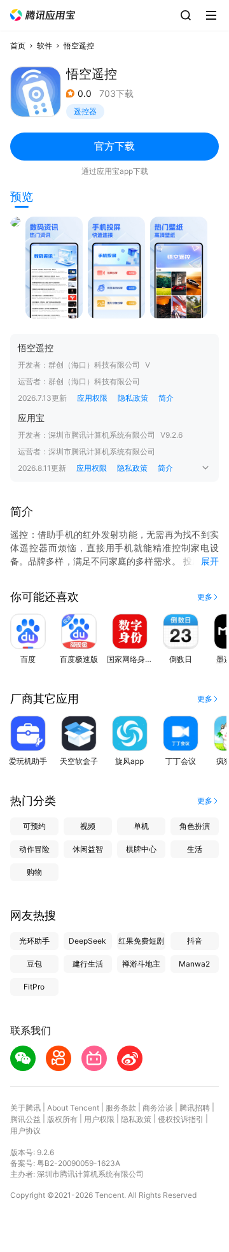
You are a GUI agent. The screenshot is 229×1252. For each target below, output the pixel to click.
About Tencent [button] (73, 1107)
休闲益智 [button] (88, 849)
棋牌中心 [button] (141, 849)
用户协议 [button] (25, 1130)
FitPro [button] (34, 986)
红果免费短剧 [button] (141, 941)
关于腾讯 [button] (25, 1107)
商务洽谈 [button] (157, 1107)
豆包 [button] (34, 963)
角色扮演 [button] (194, 826)
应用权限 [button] (92, 398)
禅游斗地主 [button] (141, 963)
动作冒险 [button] (34, 849)
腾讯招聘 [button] (194, 1107)
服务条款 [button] (121, 1107)
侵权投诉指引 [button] (181, 1119)
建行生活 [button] (88, 963)
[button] (42, 15)
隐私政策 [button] (133, 398)
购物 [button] (34, 872)
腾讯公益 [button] (25, 1119)
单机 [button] (141, 826)
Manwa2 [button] (194, 963)
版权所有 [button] (62, 1119)
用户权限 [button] (99, 1119)
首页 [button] (17, 45)
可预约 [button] (34, 826)
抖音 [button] (194, 941)
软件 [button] (44, 45)
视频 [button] (87, 826)
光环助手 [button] (34, 941)
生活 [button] (194, 849)
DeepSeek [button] (87, 941)
